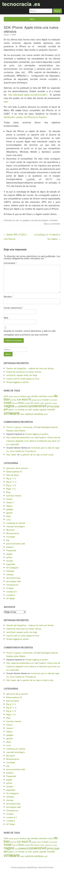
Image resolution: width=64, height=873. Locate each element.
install (7, 402)
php (7, 540)
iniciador (45, 399)
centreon (43, 396)
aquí (6, 101)
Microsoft (10, 529)
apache (16, 396)
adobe (11, 396)
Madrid (36, 403)
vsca (22, 414)
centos (34, 396)
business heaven (13, 495)
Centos (9, 498)
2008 (6, 396)
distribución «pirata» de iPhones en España (25, 117)
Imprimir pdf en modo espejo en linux (22, 378)
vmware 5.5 (11, 591)
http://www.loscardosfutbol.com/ (20, 437)
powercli (23, 406)
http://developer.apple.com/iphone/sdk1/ (28, 94)
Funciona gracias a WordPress (24, 867)
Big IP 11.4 (11, 481)
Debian (9, 505)
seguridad (10, 564)
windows (38, 413)
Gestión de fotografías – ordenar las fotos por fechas (30, 368)
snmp (21, 409)
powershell (37, 405)
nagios (9, 405)
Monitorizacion (12, 533)
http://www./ (11, 454)
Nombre (8, 296)
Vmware (10, 588)
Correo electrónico (13, 307)
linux (21, 403)
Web (6, 317)
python (9, 557)
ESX (19, 399)
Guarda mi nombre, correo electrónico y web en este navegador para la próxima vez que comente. (30, 332)
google (34, 400)
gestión (9, 512)
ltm (32, 402)
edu (17, 220)
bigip (28, 396)
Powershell (11, 550)
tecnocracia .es (21, 3)
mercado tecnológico (39, 220)
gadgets (26, 220)
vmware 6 (10, 594)
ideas (39, 400)
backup (23, 396)
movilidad (53, 220)
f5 (30, 399)
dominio (13, 400)
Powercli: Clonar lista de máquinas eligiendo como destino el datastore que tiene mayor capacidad (33, 441)
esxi (25, 399)
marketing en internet (15, 522)
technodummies (13, 577)
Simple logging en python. (18, 382)
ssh (26, 409)
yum (46, 414)
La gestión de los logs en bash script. (37, 454)
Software (10, 570)
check (50, 396)
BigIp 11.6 (10, 488)
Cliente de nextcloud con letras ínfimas (23, 371)
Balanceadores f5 (14, 471)
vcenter (51, 409)
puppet (9, 553)
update (36, 409)
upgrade (42, 409)
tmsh (30, 409)
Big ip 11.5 (11, 485)
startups (10, 574)
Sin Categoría (12, 567)
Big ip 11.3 (11, 478)
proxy (50, 406)
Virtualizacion (12, 584)
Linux (8, 519)
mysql (55, 403)
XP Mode (10, 598)
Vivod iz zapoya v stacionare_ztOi (21, 427)
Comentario (10, 263)
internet (15, 403)
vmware (12, 413)
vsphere (29, 413)
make (42, 403)
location (27, 403)
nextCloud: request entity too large (21, 375)
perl (16, 406)
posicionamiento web (15, 543)
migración (48, 403)
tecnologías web (13, 581)
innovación (53, 400)
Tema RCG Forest (45, 867)
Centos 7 (10, 502)
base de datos (12, 474)
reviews (9, 560)
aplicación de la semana (17, 468)
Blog (8, 492)
